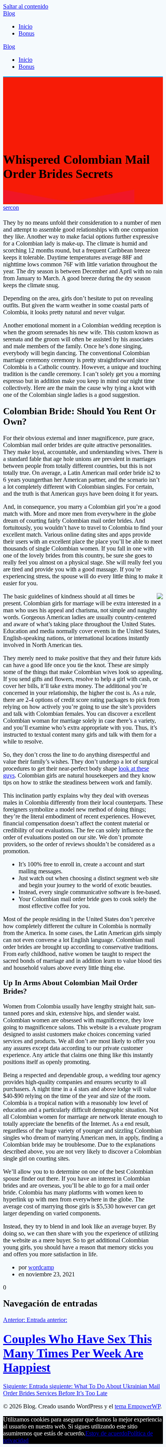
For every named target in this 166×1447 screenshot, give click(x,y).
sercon (11, 207)
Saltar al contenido (25, 6)
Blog (9, 13)
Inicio (25, 26)
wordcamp (41, 1267)
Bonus (26, 33)
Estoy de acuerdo (106, 1433)
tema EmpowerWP (137, 1406)
